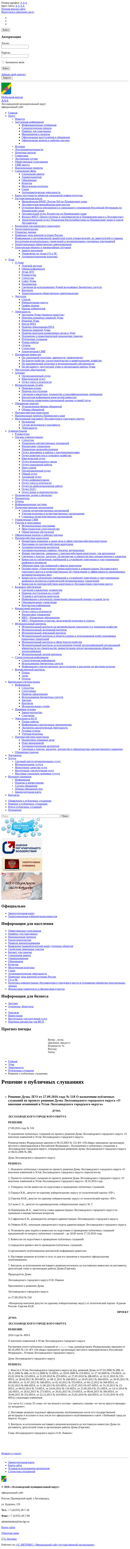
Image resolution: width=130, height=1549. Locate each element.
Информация (22, 684)
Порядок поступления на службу (41, 593)
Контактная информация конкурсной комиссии (49, 397)
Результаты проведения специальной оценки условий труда (56, 400)
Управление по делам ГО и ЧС (39, 253)
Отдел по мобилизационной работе (42, 486)
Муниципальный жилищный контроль (44, 629)
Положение (28, 421)
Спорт (25, 189)
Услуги (12, 758)
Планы (26, 672)
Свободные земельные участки (26, 949)
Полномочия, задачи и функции (33, 495)
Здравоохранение (32, 177)
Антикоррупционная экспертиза (40, 547)
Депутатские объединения (30, 369)
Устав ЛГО (28, 271)
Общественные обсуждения (38, 531)
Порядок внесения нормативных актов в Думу (49, 333)
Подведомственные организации (34, 507)
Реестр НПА (29, 323)
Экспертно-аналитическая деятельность (45, 727)
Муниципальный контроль (30, 623)
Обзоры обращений (33, 409)
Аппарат (20, 372)
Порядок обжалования (35, 694)
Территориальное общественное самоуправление (43, 244)
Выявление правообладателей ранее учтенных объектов (40, 946)
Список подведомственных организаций (45, 510)
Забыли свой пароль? (13, 74)
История (20, 146)
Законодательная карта (28, 791)
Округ (11, 115)
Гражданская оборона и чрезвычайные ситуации (43, 247)
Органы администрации (29, 437)
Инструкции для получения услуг (34, 770)
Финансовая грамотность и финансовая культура (36, 988)
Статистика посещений (21, 1471)
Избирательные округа (35, 302)
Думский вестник (32, 265)
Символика (21, 155)
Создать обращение (26, 785)
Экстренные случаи (26, 158)
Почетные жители (25, 152)
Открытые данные (25, 232)
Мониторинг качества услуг (31, 767)
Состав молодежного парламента (41, 424)
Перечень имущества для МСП (26, 1021)
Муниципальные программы (38, 525)
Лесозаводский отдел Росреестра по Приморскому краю (54, 213)
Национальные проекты (29, 167)
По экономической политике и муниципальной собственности (58, 363)
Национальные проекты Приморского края (40, 415)
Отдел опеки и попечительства (40, 492)
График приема (30, 305)
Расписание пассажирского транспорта (37, 226)
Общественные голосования (31, 161)
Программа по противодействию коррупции (47, 544)
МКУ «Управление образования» (41, 617)
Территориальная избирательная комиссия (32, 916)
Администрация (17, 430)
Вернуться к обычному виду (17, 12)
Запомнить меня (14, 62)
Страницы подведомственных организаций (47, 516)
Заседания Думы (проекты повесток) (43, 314)
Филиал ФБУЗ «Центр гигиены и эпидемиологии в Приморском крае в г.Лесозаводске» (73, 216)
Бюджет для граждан (20, 952)
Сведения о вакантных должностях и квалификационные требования (62, 394)
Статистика (28, 348)
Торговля (13, 1012)
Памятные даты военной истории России (39, 235)
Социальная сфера (25, 170)
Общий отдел (29, 473)
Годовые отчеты (31, 730)
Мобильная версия (12, 97)
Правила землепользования (24, 943)
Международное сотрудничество (41, 528)
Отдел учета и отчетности (37, 382)
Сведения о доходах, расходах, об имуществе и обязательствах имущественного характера (74, 556)
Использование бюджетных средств (42, 663)
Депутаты (20, 296)
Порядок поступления (34, 391)
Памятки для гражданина (36, 131)
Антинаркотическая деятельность (41, 192)
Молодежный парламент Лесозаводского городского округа (49, 418)
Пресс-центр (29, 467)
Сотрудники (29, 691)
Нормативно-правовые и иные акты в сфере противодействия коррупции (64, 541)
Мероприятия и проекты (36, 134)
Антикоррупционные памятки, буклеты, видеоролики (53, 550)
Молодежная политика (35, 186)
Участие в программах (28, 522)
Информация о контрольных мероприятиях (47, 724)
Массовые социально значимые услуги (37, 773)
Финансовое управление (36, 446)
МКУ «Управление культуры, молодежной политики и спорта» (58, 620)
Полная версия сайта (13, 8)
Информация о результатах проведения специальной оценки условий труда (65, 599)
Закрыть (7, 77)
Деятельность (22, 311)
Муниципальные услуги (29, 764)
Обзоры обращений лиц (29, 788)
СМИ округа (22, 164)
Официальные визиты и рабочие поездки (46, 140)
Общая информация (33, 268)
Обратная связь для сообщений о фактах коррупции (52, 565)
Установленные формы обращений (42, 406)
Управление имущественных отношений (45, 443)
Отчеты (26, 345)
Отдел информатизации (35, 479)
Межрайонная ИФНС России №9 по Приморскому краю (54, 201)
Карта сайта (15, 1465)
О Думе (19, 262)
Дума (11, 259)
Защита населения (32, 250)
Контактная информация (36, 605)
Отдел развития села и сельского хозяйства (46, 455)
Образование (29, 180)
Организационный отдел (36, 375)
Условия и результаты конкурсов (40, 596)
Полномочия (29, 284)
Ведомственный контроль (30, 669)
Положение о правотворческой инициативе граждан (52, 336)
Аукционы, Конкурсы (21, 1006)
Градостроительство (26, 229)
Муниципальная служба (29, 385)
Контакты (27, 290)
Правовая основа (31, 388)
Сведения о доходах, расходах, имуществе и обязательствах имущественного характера (72, 749)
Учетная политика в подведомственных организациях (53, 513)
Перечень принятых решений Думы (42, 317)
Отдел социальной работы (37, 464)
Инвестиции (15, 1015)
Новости (20, 118)
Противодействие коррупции (32, 412)
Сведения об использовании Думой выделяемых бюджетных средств (62, 287)
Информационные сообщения (39, 125)
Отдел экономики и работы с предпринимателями (51, 452)
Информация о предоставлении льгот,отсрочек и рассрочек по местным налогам (68, 666)
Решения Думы (30, 320)
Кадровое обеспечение (28, 587)
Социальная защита (33, 174)
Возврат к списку (11, 1453)
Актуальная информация (29, 122)
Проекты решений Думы (36, 330)
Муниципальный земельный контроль (44, 632)
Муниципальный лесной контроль (42, 654)
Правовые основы (25, 709)
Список (26, 299)
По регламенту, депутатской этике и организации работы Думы (58, 366)
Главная (12, 112)
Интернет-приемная (19, 776)
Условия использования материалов (29, 1468)
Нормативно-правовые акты (38, 739)
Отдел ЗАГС (29, 489)
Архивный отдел (31, 476)
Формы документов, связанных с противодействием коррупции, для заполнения (68, 553)
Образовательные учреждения (39, 602)
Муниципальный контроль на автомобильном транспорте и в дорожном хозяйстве (69, 626)
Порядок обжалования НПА (38, 326)
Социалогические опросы (37, 128)
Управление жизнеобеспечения (40, 449)
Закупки (26, 700)
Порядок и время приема (29, 782)
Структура (28, 278)
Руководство (29, 274)
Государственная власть (28, 198)
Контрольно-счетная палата (24, 681)
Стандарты (28, 715)
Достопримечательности (29, 149)
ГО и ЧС (13, 979)
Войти (6, 30)
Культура (27, 183)
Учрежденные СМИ (26, 519)
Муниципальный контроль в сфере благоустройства (52, 642)
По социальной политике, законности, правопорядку (52, 357)
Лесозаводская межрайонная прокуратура (46, 204)
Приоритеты (22, 498)
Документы (14, 755)
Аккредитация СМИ (33, 351)
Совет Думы (29, 281)
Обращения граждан (27, 403)
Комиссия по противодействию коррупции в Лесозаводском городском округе (67, 583)
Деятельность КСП (26, 718)
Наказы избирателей (33, 308)
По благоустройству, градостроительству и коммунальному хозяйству (62, 360)
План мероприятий (33, 743)
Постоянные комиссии (28, 354)
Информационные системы (31, 504)
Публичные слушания (34, 339)
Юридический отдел (33, 378)
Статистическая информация (31, 657)
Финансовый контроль (28, 608)
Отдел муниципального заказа (39, 461)
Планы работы (30, 342)
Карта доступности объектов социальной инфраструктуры (49, 195)
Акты (25, 675)
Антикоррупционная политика (40, 256)
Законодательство (32, 712)
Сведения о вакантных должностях (42, 590)
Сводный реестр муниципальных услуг (38, 761)
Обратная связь (10, 1533)
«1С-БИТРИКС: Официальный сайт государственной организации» (55, 1544)
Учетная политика (32, 733)
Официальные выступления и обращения (46, 137)
